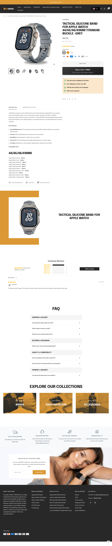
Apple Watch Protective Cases (51, 7)
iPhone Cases (35, 502)
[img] (12, 282)
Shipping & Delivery (29, 107)
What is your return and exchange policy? (44, 346)
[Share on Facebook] (67, 99)
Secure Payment (45, 182)
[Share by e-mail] (75, 99)
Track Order (78, 508)
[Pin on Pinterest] (69, 99)
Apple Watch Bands (37, 495)
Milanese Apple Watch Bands (58, 500)
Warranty (31, 182)
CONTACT (20, 10)
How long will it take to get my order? (42, 323)
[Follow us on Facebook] (90, 502)
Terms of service (79, 505)
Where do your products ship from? (42, 334)
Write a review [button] (89, 269)
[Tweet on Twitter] (72, 99)
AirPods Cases (36, 505)
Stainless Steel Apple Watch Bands (59, 508)
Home (19, 7)
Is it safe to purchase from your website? (43, 375)
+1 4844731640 (97, 498)
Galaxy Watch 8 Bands (38, 500)
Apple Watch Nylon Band (57, 505)
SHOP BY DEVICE (67, 7)
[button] (66, 46)
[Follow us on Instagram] (95, 502)
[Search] (101, 8)
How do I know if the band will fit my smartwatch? (46, 363)
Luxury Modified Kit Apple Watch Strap (61, 510)
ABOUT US (78, 7)
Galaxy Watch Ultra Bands (39, 497)
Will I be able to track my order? (41, 328)
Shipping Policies (80, 502)
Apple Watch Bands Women (58, 495)
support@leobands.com (42, 443)
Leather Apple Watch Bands (57, 497)
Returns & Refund (80, 510)
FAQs (76, 497)
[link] (64, 52)
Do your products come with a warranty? (43, 358)
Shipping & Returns (17, 182)
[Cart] (108, 8)
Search (77, 495)
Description (13, 107)
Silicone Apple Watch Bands (58, 502)
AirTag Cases (35, 508)
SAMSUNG (37, 7)
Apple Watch (27, 7)
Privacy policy (79, 500)
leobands (65, 19)
